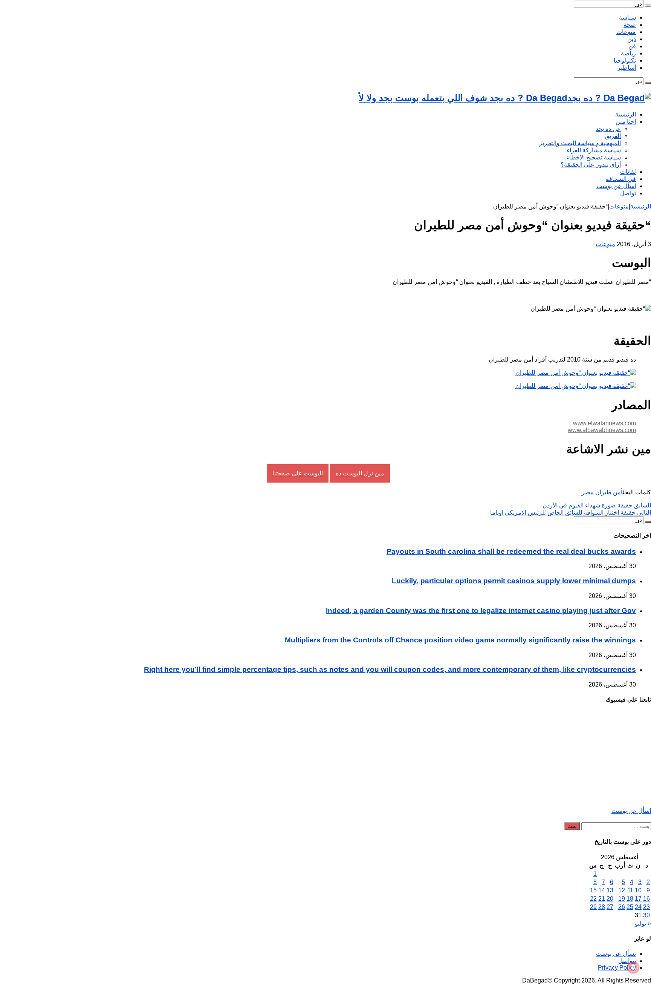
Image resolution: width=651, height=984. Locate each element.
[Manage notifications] (633, 967)
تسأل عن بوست (616, 953)
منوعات (626, 32)
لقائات (628, 172)
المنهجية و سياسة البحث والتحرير (580, 143)
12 (621, 890)
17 (638, 898)
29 (593, 907)
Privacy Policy (617, 967)
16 (646, 898)
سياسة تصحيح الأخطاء (593, 157)
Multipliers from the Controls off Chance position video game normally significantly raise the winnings (460, 640)
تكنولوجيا (625, 60)
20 (610, 898)
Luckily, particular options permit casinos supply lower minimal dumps (514, 581)
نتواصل (627, 961)
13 (610, 890)
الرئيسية (625, 114)
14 (601, 890)
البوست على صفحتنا (297, 473)
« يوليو (643, 923)
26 (621, 907)
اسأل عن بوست (616, 186)
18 (630, 898)
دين (631, 39)
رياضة (628, 53)
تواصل (628, 193)
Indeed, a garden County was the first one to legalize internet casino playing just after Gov (481, 611)
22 (593, 898)
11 (630, 890)
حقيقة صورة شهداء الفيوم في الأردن (596, 505)
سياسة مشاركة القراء (594, 150)
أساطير (626, 67)
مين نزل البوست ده (360, 473)
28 (601, 907)
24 (638, 907)
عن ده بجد (608, 129)
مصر (588, 492)
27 (610, 907)
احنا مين (626, 121)
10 (638, 890)
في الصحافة (621, 179)
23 (646, 907)
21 (601, 898)
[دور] (648, 6)
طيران (603, 492)
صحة (629, 24)
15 (593, 890)
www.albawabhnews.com (602, 430)
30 (646, 915)
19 (621, 898)
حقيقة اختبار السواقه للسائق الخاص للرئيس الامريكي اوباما (570, 512)
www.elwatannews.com (604, 423)
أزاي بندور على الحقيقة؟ (591, 164)
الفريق (613, 136)
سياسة (627, 17)
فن (632, 46)
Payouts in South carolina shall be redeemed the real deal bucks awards (511, 551)
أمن (618, 492)
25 (630, 907)
